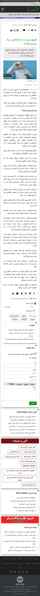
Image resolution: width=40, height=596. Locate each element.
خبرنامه (5, 563)
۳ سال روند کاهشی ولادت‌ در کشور (22, 547)
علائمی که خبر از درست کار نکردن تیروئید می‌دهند (21, 334)
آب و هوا (6, 558)
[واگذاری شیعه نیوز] (20, 17)
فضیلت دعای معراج (29, 456)
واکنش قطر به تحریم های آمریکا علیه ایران (22, 501)
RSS (20, 568)
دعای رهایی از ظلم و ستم (27, 447)
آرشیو (20, 558)
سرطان (33, 319)
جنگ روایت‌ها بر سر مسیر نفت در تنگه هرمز (22, 426)
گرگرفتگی (24, 319)
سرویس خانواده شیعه (30, 25)
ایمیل (34, 370)
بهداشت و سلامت (17, 25)
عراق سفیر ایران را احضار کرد (27, 504)
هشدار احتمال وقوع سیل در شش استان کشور (21, 423)
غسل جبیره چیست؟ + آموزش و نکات (21, 550)
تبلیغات (27, 563)
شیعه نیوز (33, 89)
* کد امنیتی (32, 377)
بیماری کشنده (14, 316)
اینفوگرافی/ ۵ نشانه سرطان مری (26, 498)
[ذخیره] (18, 30)
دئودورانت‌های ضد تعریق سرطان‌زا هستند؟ (20, 330)
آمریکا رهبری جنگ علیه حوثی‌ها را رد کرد (23, 433)
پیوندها (14, 558)
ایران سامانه (16, 594)
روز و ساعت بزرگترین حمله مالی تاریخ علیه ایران (20, 536)
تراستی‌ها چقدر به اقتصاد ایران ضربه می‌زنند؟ (22, 429)
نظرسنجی (20, 563)
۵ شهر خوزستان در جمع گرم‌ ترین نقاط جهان (22, 417)
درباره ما (35, 558)
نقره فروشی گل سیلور (28, 485)
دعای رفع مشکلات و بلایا (28, 461)
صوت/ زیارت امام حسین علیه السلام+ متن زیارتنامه (24, 14)
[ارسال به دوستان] (14, 30)
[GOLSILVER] (20, 520)
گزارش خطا (29, 303)
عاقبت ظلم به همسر (29, 452)
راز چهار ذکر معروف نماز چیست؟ (26, 510)
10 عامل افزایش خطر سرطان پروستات (24, 507)
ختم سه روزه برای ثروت (12, 456)
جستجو (12, 563)
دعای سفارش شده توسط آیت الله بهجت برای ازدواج (20, 478)
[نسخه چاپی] (11, 30)
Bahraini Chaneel (29, 466)
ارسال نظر (29, 311)
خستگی (14, 319)
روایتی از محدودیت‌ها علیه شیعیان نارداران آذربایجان (19, 542)
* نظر (34, 387)
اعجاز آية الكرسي (14, 452)
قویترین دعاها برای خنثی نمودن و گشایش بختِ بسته (20, 471)
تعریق (24, 316)
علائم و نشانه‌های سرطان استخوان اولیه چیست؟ (19, 339)
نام (35, 362)
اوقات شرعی (35, 563)
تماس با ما (27, 558)
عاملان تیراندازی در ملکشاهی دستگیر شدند (22, 420)
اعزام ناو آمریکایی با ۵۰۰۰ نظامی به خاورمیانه (19, 532)
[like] (20, 307)
